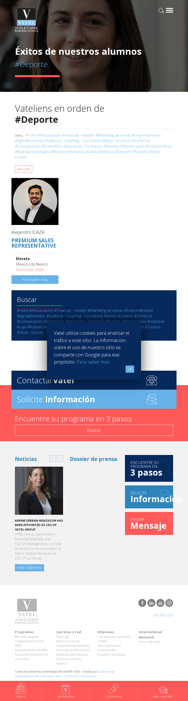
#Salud (91, 151)
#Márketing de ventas (113, 135)
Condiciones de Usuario (80, 676)
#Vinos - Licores (30, 332)
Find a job (62, 637)
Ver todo (23, 169)
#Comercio (141, 140)
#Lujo (167, 146)
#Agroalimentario (29, 140)
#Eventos (111, 146)
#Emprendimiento (146, 135)
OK (130, 369)
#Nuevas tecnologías (32, 151)
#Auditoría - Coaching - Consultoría (72, 140)
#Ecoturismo (51, 146)
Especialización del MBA (31, 650)
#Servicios (106, 151)
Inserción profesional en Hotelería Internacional (73, 652)
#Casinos (123, 140)
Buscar (94, 430)
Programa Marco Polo (29, 641)
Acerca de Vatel (149, 642)
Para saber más (35, 279)
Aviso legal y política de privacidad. (38, 676)
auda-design (106, 671)
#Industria (153, 146)
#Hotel (30, 135)
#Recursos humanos (67, 151)
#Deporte (123, 151)
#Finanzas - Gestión (78, 135)
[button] (53, 458)
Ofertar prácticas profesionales (109, 647)
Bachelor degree (26, 637)
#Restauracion (49, 135)
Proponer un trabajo (111, 654)
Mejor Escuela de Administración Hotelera (72, 643)
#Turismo (140, 151)
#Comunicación (27, 146)
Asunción (163, 615)
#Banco (108, 140)
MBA (18, 645)
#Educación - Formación (83, 146)
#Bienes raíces (132, 146)
